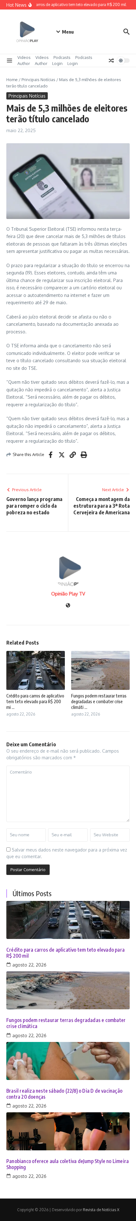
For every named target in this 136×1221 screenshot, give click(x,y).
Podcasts (62, 57)
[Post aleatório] (111, 60)
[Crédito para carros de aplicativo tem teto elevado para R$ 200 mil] (68, 920)
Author (23, 63)
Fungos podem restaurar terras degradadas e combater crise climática (66, 1023)
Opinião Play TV (68, 594)
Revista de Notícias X (101, 1209)
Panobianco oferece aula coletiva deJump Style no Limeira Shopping (67, 1164)
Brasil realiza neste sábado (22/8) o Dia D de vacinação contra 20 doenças (64, 1094)
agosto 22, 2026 (29, 964)
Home (12, 79)
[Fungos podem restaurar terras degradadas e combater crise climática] (68, 990)
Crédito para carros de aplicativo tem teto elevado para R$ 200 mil (65, 953)
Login (57, 63)
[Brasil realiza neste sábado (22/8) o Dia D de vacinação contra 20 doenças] (68, 1061)
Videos (24, 57)
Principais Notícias (38, 79)
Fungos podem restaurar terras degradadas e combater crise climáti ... (99, 701)
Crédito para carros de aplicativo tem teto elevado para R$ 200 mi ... (35, 701)
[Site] (68, 605)
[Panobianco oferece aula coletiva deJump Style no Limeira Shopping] (68, 1131)
